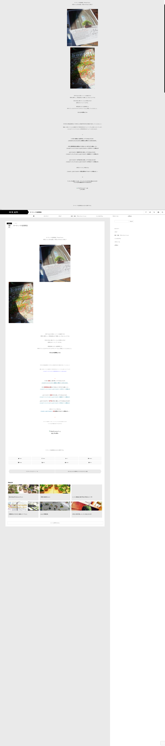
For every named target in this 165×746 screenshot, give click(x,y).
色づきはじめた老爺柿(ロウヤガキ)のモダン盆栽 (78, 471)
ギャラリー (46, 216)
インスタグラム (99, 216)
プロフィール (115, 216)
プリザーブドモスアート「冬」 (32, 471)
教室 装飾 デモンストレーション (78, 216)
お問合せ (130, 216)
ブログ (59, 216)
